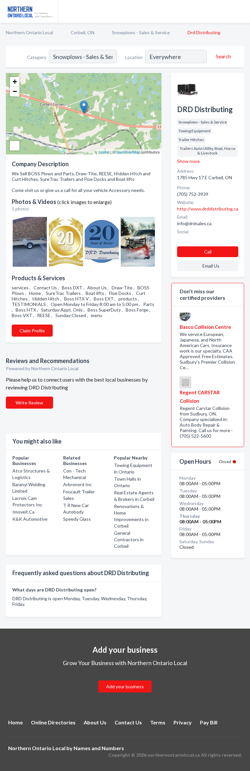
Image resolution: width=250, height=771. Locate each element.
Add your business (125, 686)
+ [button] (15, 82)
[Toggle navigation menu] (241, 11)
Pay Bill (208, 722)
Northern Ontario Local (29, 32)
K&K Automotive (30, 519)
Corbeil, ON (82, 32)
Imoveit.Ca (23, 512)
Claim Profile (32, 330)
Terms (157, 722)
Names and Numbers (99, 748)
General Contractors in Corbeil (129, 539)
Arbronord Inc (77, 484)
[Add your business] (125, 679)
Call (208, 252)
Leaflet (104, 151)
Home (15, 722)
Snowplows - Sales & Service (141, 32)
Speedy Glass (77, 519)
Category (36, 57)
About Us (95, 722)
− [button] (15, 91)
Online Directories (53, 722)
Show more (188, 161)
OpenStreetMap (127, 151)
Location (134, 57)
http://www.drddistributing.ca (207, 208)
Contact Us (128, 722)
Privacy (183, 722)
